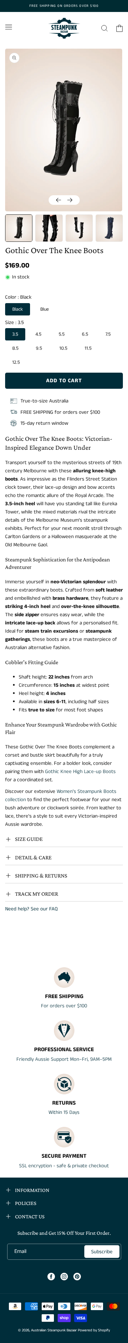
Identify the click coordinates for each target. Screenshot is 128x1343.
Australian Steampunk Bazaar (54, 1330)
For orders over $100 (64, 1005)
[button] (8, 27)
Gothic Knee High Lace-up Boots (80, 771)
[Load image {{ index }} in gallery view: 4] (109, 228)
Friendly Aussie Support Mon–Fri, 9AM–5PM (64, 1059)
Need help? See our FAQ (31, 908)
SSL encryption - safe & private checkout (64, 1165)
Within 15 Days (64, 1112)
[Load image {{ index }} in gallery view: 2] (48, 228)
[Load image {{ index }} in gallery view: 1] (18, 228)
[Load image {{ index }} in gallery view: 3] (79, 228)
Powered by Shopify (94, 1330)
